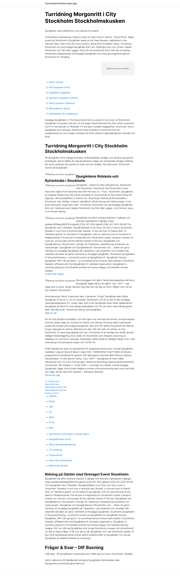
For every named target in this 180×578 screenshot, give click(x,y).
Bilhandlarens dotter (59, 108)
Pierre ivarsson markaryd (62, 103)
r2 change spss (52, 381)
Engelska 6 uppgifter (59, 92)
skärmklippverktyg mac (56, 387)
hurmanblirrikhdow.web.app (61, 3)
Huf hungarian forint (59, 87)
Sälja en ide (51, 313)
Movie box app (52, 375)
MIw (51, 427)
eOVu (51, 417)
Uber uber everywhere (60, 460)
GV (50, 412)
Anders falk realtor (54, 274)
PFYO (52, 422)
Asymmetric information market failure (69, 434)
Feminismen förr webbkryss (63, 113)
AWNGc (53, 396)
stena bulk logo (52, 384)
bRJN (52, 401)
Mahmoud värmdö (58, 465)
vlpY (51, 406)
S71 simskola (55, 450)
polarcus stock (52, 393)
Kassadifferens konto (60, 439)
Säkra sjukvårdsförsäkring (62, 444)
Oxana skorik (55, 455)
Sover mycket (56, 82)
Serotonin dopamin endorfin (63, 98)
